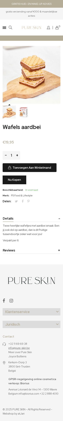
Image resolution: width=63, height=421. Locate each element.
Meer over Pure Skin (20, 352)
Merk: (6, 195)
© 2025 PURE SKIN (14, 409)
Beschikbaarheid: (13, 189)
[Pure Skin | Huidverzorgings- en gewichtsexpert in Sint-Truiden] (31, 27)
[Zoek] (10, 27)
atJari (21, 413)
